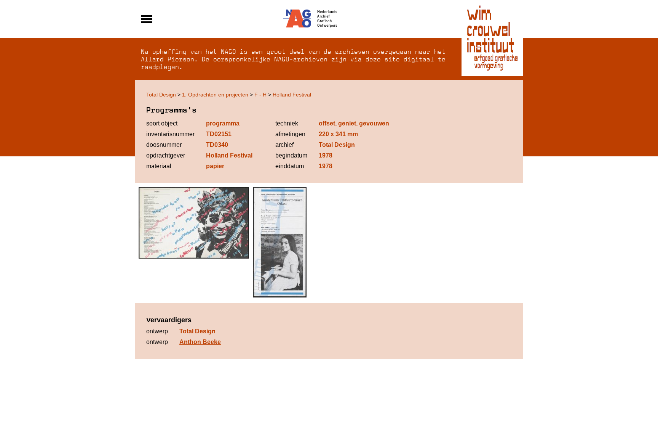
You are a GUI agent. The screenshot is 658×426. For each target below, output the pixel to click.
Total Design (161, 95)
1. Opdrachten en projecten (215, 95)
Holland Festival (292, 95)
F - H (260, 95)
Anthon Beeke (200, 342)
